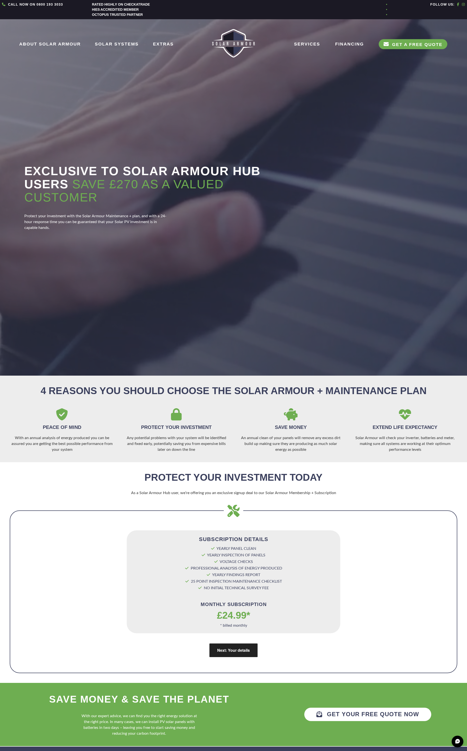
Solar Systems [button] (117, 44)
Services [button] (307, 44)
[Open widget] (457, 741)
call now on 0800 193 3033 (35, 4)
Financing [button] (349, 44)
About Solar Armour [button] (50, 44)
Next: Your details (233, 650)
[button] (413, 44)
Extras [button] (163, 44)
